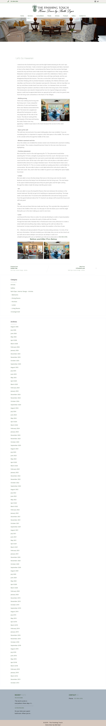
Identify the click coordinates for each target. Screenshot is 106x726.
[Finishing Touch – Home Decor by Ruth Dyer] (53, 13)
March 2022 (14, 506)
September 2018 (16, 645)
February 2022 (15, 510)
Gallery (74, 16)
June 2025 (14, 374)
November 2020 (15, 561)
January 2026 (15, 350)
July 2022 (13, 493)
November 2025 (15, 357)
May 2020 (13, 581)
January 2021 (15, 554)
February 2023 (15, 469)
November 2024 (15, 398)
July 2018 (13, 652)
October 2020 (15, 564)
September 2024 (16, 405)
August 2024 (14, 408)
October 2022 (15, 483)
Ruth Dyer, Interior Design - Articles (19, 270)
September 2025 (16, 364)
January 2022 (15, 513)
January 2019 (15, 632)
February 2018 (15, 669)
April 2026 (14, 340)
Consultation (40, 16)
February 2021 (15, 550)
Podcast (65, 16)
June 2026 (14, 333)
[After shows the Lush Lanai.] (56, 250)
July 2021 (13, 533)
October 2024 (15, 401)
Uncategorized (15, 312)
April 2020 (14, 584)
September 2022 (16, 486)
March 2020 (14, 588)
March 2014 (14, 676)
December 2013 (15, 679)
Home (22, 16)
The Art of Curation (19, 697)
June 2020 (14, 577)
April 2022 (14, 503)
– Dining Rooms (15, 298)
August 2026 (14, 327)
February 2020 (15, 591)
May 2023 (13, 459)
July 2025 (13, 371)
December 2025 (15, 354)
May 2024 (13, 418)
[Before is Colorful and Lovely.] (30, 250)
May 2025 (13, 377)
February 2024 (15, 428)
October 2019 (15, 605)
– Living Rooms (15, 308)
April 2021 (14, 544)
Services (30, 16)
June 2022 (14, 496)
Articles (57, 16)
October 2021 (15, 523)
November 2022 (15, 479)
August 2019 (14, 611)
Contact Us (82, 16)
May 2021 (13, 540)
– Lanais (13, 305)
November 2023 (15, 438)
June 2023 (14, 455)
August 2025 (14, 367)
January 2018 (15, 672)
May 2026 (13, 337)
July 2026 (13, 330)
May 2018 (13, 659)
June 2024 (14, 415)
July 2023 (13, 452)
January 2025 (15, 391)
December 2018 (15, 635)
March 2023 (14, 466)
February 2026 (15, 347)
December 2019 (15, 598)
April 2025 (14, 381)
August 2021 (14, 530)
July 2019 (13, 615)
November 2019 (15, 601)
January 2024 (15, 432)
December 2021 (15, 516)
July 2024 (13, 411)
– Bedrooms (14, 295)
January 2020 (15, 594)
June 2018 (14, 655)
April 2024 (14, 421)
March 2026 (14, 343)
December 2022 (15, 476)
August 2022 (14, 489)
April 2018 (14, 662)
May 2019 (13, 618)
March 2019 (14, 625)
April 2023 (14, 462)
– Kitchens (14, 301)
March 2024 (14, 425)
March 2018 (14, 666)
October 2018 (15, 642)
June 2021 (14, 537)
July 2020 (13, 574)
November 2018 (15, 638)
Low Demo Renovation (19, 707)
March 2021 (14, 547)
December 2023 (15, 435)
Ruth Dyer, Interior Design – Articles (22, 291)
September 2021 (16, 527)
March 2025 (14, 384)
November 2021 (15, 520)
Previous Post (14, 267)
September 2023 (16, 445)
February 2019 (15, 628)
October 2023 (15, 442)
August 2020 (14, 571)
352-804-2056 (14, 1)
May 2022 (13, 499)
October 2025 (15, 360)
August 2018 (14, 649)
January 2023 (15, 472)
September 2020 (16, 567)
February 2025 (15, 388)
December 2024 (15, 394)
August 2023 (14, 449)
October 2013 (15, 683)
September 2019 (16, 608)
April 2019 (14, 622)
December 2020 (15, 557)
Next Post (80, 267)
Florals (49, 16)
